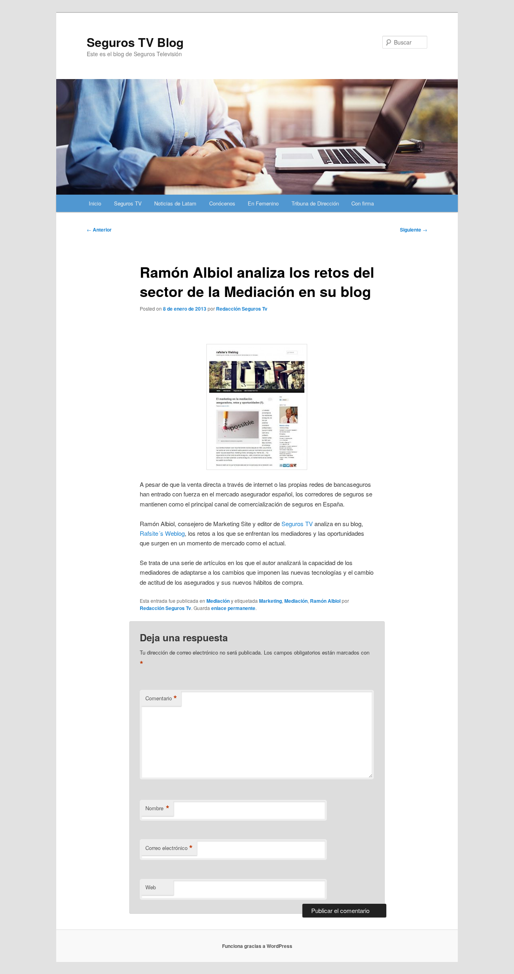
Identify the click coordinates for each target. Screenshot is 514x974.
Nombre (157, 808)
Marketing (270, 600)
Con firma (362, 203)
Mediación (218, 600)
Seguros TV (128, 203)
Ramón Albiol (325, 600)
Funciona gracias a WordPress (257, 946)
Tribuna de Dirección (315, 203)
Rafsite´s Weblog (162, 533)
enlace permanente (233, 608)
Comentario (161, 698)
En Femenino (263, 203)
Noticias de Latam (175, 203)
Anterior (99, 229)
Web (150, 887)
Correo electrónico (169, 848)
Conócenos (222, 203)
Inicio (95, 203)
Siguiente (413, 229)
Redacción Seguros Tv (241, 308)
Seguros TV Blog (135, 42)
